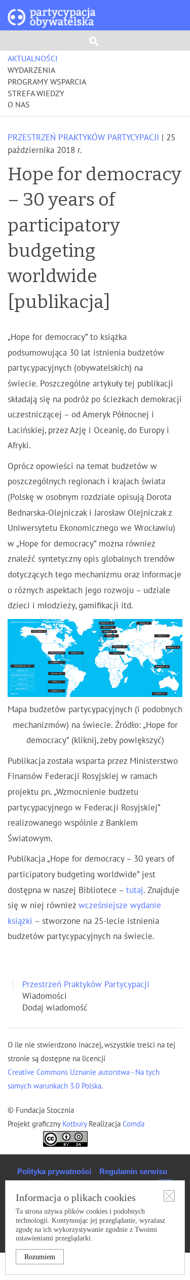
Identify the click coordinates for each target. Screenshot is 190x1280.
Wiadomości (44, 996)
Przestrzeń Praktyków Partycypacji (83, 138)
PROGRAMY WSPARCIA (47, 82)
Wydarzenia (31, 70)
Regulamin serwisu (133, 1171)
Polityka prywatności (54, 1171)
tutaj (134, 890)
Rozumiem (39, 1257)
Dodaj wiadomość (55, 1008)
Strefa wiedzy (36, 93)
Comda (132, 1124)
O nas (19, 104)
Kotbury (75, 1124)
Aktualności (33, 58)
